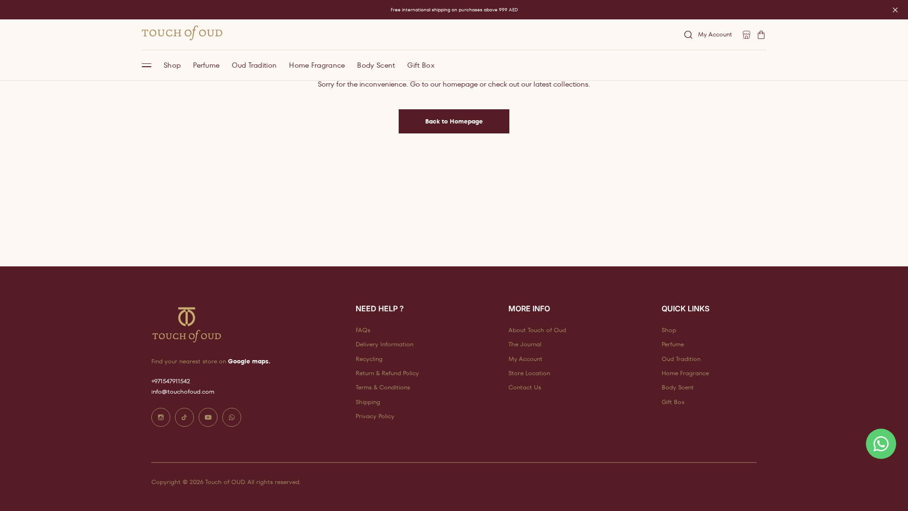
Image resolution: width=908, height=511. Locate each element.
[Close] (895, 10)
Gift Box (420, 65)
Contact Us (524, 387)
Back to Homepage (454, 121)
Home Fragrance (317, 65)
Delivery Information (384, 344)
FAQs (363, 330)
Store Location (529, 373)
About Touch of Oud (537, 330)
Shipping (368, 401)
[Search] (688, 35)
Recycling (369, 358)
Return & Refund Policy (387, 373)
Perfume (206, 65)
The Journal (524, 344)
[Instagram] (160, 417)
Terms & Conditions (383, 387)
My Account (715, 34)
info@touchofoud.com (182, 391)
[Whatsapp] (231, 417)
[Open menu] (146, 65)
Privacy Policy (375, 416)
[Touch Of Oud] (182, 33)
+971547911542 (170, 381)
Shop (172, 65)
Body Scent (376, 65)
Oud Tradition (254, 65)
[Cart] (761, 35)
